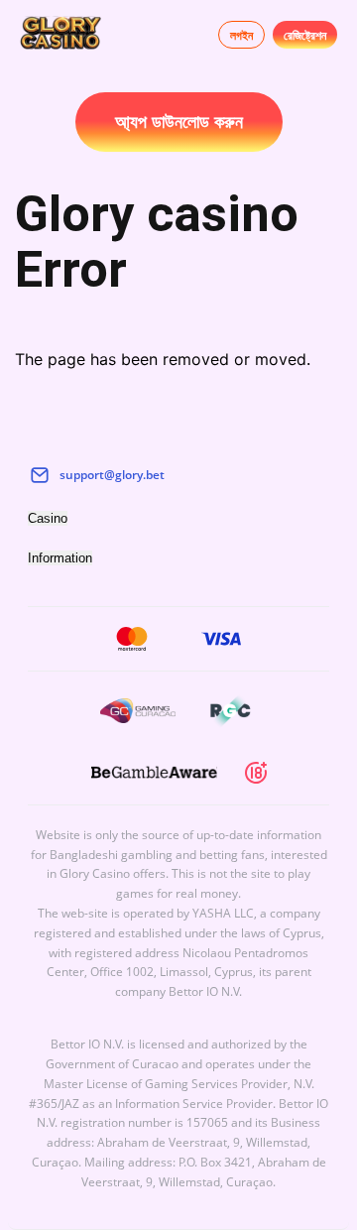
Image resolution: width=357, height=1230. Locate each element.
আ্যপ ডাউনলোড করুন (179, 122)
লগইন (241, 35)
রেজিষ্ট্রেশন (305, 35)
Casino (47, 518)
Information (60, 558)
